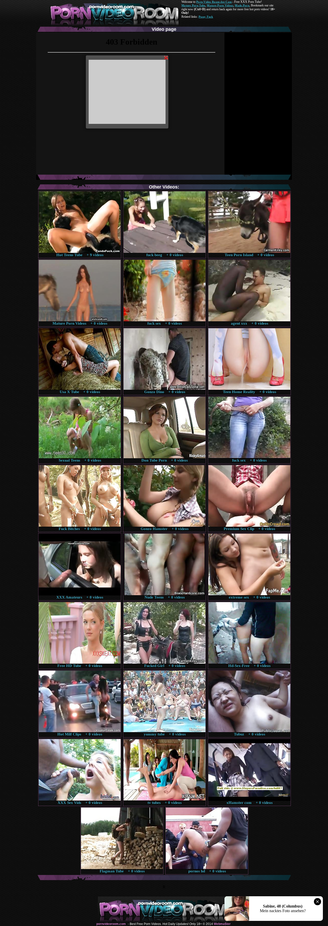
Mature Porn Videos (220, 5)
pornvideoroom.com (111, 924)
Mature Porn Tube (193, 5)
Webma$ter (222, 924)
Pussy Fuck (206, 16)
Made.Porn (242, 5)
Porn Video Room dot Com (214, 1)
